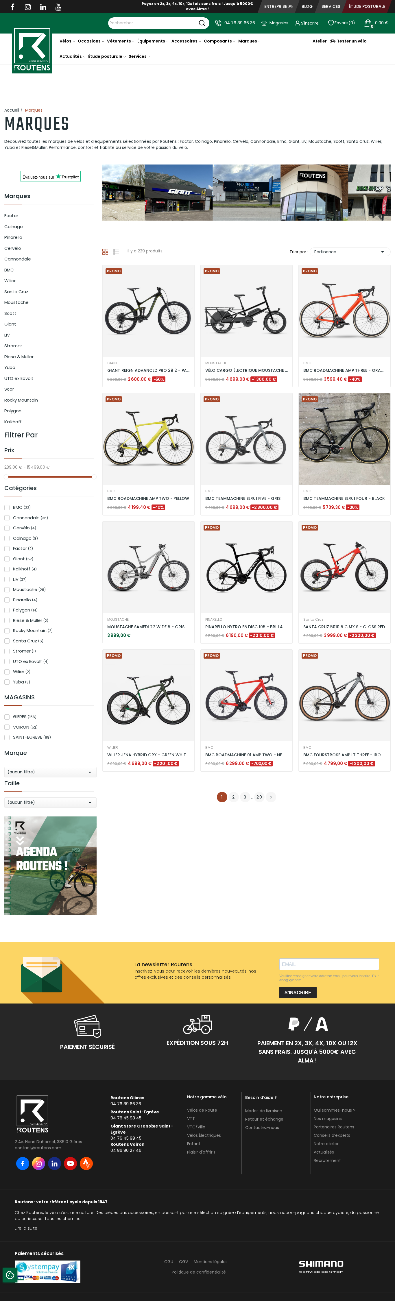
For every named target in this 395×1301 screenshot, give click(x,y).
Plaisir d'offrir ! (201, 1152)
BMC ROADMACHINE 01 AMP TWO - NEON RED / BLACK (246, 755)
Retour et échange (264, 1119)
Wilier (10, 281)
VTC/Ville (196, 1127)
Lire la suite (26, 1228)
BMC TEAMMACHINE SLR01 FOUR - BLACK (344, 498)
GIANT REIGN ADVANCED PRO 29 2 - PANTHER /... (148, 370)
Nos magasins (328, 1118)
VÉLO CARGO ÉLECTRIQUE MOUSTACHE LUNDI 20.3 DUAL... (246, 370)
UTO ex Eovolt (19, 378)
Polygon (12, 411)
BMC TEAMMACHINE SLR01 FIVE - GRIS (242, 498)
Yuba (9, 367)
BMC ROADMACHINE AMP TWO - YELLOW (148, 498)
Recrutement (327, 1160)
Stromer (13, 346)
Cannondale (17, 259)
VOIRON (25, 727)
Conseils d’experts (332, 1135)
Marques (17, 196)
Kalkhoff (13, 422)
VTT (191, 1118)
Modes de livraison (263, 1110)
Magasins (279, 23)
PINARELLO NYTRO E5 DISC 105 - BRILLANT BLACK (246, 627)
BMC (9, 270)
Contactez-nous (262, 1127)
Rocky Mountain (21, 400)
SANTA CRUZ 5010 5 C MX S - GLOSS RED (344, 627)
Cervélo (12, 248)
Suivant (271, 797)
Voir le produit (127, 371)
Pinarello (13, 237)
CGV (183, 1261)
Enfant (193, 1143)
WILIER (112, 747)
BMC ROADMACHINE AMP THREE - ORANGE (344, 370)
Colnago (13, 226)
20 (259, 797)
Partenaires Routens (334, 1127)
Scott (10, 313)
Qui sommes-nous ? (334, 1110)
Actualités (324, 1152)
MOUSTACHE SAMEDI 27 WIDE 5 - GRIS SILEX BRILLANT (148, 627)
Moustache (16, 302)
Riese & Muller (19, 357)
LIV (7, 335)
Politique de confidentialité (199, 1272)
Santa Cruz (16, 292)
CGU (168, 1261)
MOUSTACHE (216, 363)
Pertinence (350, 251)
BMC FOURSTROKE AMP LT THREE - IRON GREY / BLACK (344, 755)
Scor (9, 389)
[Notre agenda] (50, 865)
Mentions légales (211, 1261)
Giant (10, 324)
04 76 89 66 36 (239, 23)
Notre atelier (326, 1143)
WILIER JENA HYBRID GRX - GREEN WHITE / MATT (148, 755)
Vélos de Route (202, 1110)
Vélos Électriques (204, 1135)
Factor (11, 215)
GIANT (112, 363)
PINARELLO (213, 619)
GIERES (24, 717)
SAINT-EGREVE (32, 737)
